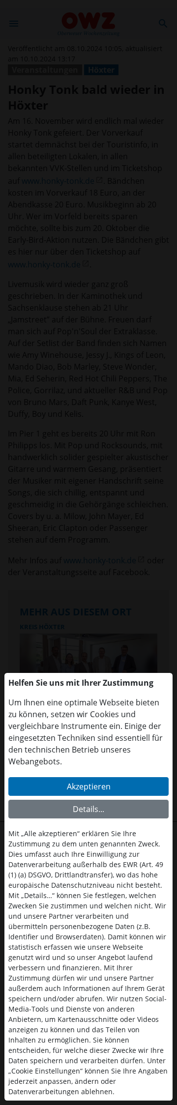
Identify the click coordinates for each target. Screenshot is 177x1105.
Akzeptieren (89, 786)
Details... (88, 809)
